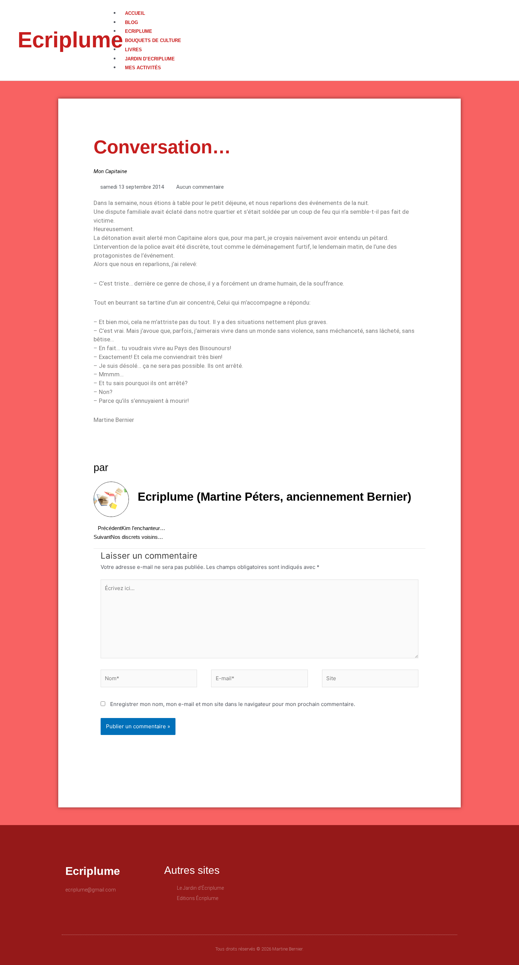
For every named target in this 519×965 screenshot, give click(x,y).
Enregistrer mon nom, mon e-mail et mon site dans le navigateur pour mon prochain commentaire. (232, 704)
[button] (316, 4)
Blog (131, 22)
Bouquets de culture (153, 40)
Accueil (135, 13)
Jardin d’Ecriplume (150, 58)
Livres (133, 49)
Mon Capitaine (110, 171)
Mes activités (143, 67)
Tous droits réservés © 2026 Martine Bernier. (259, 949)
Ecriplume (70, 40)
